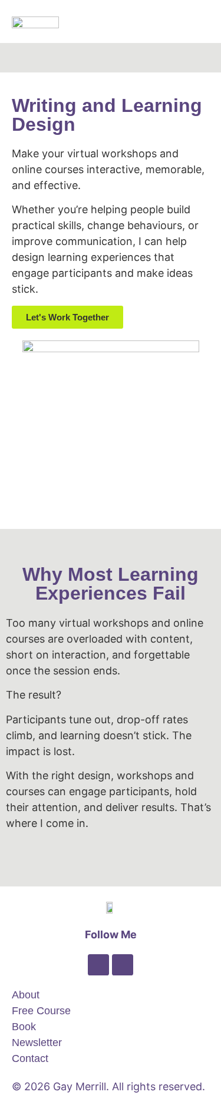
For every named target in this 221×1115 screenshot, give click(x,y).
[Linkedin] (98, 964)
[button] (201, 21)
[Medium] (122, 964)
